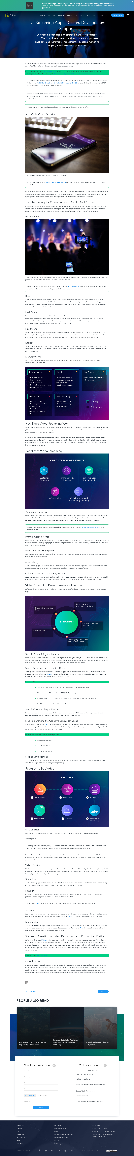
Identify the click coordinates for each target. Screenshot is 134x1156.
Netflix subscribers (50, 71)
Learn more (47, 8)
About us (42, 15)
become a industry (55, 182)
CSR (18, 1131)
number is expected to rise (90, 527)
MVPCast (44, 940)
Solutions (51, 15)
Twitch (82, 928)
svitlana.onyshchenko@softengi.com (93, 1085)
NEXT (102, 991)
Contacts (103, 15)
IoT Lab (56, 1141)
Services (61, 15)
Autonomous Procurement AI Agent (103, 1131)
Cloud (56, 1131)
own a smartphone (73, 287)
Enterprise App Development (63, 1135)
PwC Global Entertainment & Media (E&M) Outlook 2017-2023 (57, 83)
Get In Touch (118, 15)
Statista (38, 904)
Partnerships (79, 15)
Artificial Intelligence (61, 1128)
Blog (88, 15)
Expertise (57, 1125)
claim (46, 724)
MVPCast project (42, 955)
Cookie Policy (95, 1150)
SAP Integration (59, 1144)
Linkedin (43, 8)
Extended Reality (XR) (61, 1138)
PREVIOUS (33, 992)
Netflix (49, 674)
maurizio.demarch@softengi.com (91, 1101)
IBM (70, 917)
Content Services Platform (100, 1128)
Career (95, 15)
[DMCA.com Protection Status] (111, 1151)
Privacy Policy (86, 1150)
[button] (3, 1152)
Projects (69, 15)
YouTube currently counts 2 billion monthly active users (72, 74)
